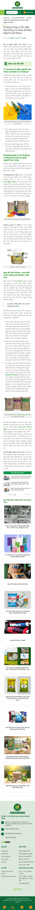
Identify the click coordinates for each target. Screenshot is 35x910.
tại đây (16, 306)
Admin (24, 38)
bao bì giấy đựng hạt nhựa (22, 414)
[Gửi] (20, 12)
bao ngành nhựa (9, 182)
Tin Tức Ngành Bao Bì (18, 17)
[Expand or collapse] (29, 63)
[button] (2, 12)
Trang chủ (6, 17)
